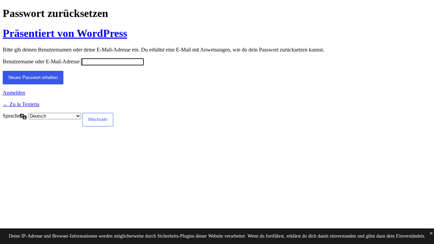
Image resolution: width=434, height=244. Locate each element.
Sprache (11, 116)
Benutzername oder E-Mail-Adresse (41, 61)
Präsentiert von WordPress (65, 33)
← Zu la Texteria (21, 104)
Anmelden (14, 93)
